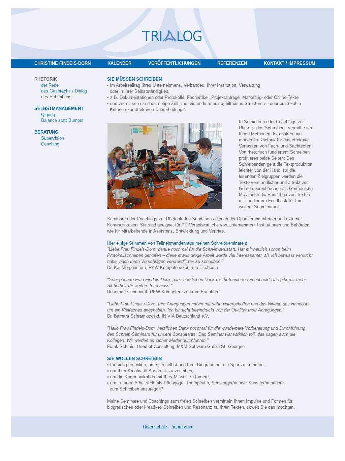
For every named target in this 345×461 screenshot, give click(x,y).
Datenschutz (155, 426)
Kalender (119, 63)
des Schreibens (56, 96)
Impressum (182, 426)
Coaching (50, 143)
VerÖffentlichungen (174, 63)
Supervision (52, 138)
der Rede (50, 85)
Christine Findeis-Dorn (62, 63)
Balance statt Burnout (62, 120)
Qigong (48, 114)
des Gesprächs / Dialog (64, 90)
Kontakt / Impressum (289, 63)
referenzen (232, 63)
